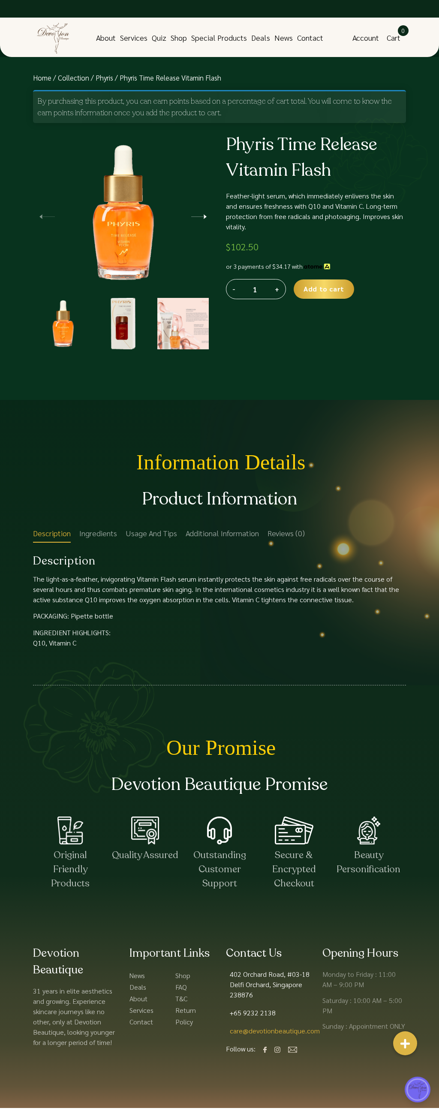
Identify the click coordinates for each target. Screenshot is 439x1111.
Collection (73, 77)
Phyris (104, 77)
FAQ (181, 986)
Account (365, 37)
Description (52, 533)
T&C (181, 998)
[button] (199, 215)
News (283, 37)
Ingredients (98, 533)
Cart (393, 37)
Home (42, 77)
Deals (260, 37)
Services (133, 37)
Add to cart (324, 288)
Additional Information (222, 533)
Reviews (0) (286, 533)
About (106, 37)
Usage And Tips (151, 533)
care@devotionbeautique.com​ (275, 1030)
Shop (179, 37)
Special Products (219, 37)
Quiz (159, 37)
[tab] (52, 535)
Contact (310, 37)
